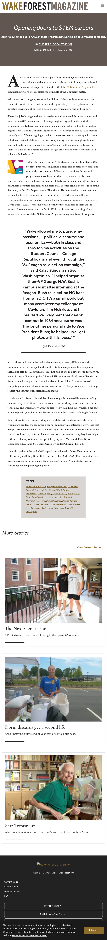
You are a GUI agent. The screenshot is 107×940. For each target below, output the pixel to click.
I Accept (93, 930)
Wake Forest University (52, 508)
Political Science (53, 500)
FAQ (6, 896)
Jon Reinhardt (66, 497)
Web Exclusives (43, 49)
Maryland (30, 500)
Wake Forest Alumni (65, 504)
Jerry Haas (53, 497)
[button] (102, 5)
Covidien (42, 493)
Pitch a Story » (53, 906)
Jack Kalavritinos (39, 497)
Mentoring (40, 500)
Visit (54, 872)
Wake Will (68, 508)
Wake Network (66, 872)
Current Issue (11, 881)
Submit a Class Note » (53, 913)
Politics (65, 500)
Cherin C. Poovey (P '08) (55, 44)
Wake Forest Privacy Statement (29, 935)
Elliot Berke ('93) (59, 493)
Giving (46, 872)
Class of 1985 (55, 490)
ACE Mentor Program (79, 87)
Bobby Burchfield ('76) (57, 486)
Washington (31, 511)
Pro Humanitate (40, 504)
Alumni (36, 872)
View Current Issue (89, 547)
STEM (52, 504)
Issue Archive (11, 886)
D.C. (49, 493)
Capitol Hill (73, 486)
